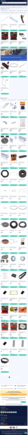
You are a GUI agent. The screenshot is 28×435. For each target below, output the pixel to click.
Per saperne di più (20, 404)
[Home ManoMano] (12, 1)
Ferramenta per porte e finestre (9, 7)
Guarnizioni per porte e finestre (21, 7)
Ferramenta (4, 7)
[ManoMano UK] (3, 424)
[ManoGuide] (26, 433)
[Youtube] (6, 415)
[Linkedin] (1, 415)
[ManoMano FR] (1, 424)
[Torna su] (25, 424)
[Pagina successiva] (19, 377)
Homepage (2, 7)
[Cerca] (2, 2)
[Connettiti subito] (24, 1)
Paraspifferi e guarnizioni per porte (15, 7)
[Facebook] (3, 415)
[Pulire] (26, 2)
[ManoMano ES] (6, 424)
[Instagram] (4, 415)
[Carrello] (26, 1)
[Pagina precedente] (7, 377)
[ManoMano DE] (4, 424)
